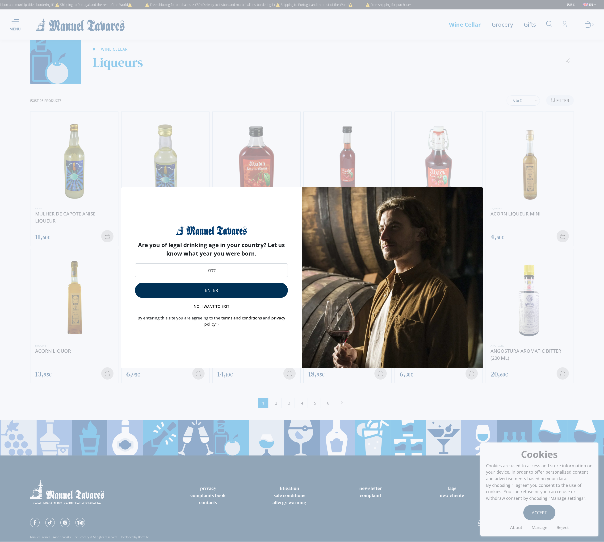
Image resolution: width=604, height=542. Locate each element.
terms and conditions (241, 318)
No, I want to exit (211, 306)
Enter (211, 290)
